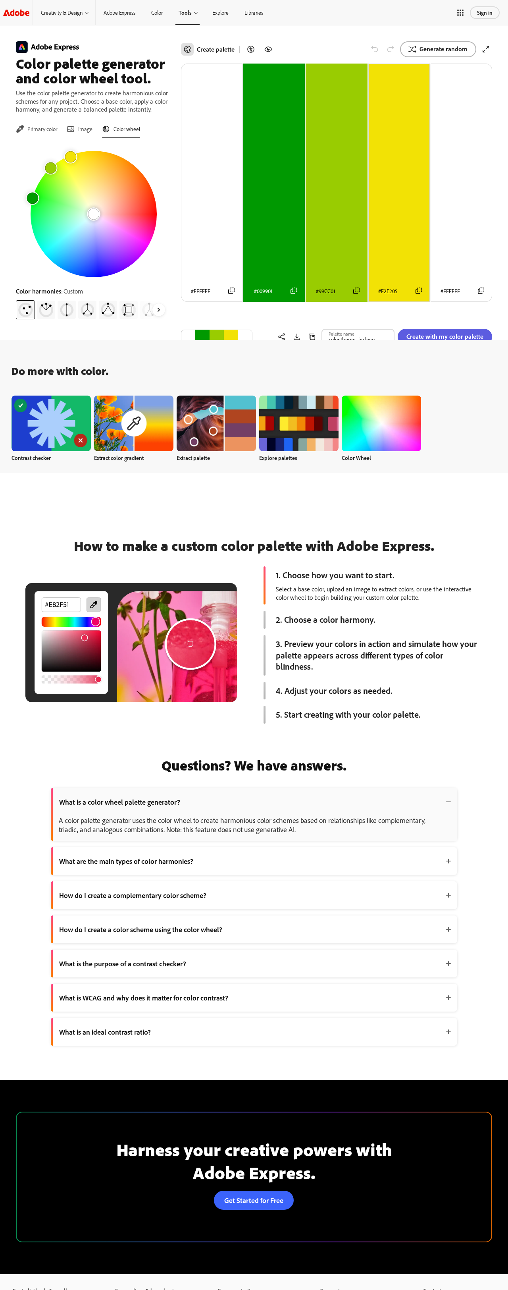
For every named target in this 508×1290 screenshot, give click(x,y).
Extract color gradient (119, 457)
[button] (460, 12)
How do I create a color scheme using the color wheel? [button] (140, 929)
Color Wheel (356, 457)
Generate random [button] (443, 49)
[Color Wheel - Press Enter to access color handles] (93, 214)
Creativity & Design (62, 12)
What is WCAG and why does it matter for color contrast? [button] (143, 997)
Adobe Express (119, 12)
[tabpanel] (93, 232)
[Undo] (374, 49)
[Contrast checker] (250, 49)
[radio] (25, 309)
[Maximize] (485, 49)
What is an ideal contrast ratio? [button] (105, 1031)
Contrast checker (31, 457)
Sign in (485, 12)
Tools (185, 12)
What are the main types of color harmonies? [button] (126, 861)
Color (157, 12)
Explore (220, 12)
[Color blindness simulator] (268, 49)
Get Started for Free (253, 1200)
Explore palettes (278, 457)
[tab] (36, 129)
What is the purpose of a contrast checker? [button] (122, 963)
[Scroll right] (158, 309)
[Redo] (390, 49)
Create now (51, 423)
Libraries (253, 12)
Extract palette (193, 457)
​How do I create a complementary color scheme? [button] (132, 895)
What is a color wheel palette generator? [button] (119, 802)
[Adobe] (16, 12)
